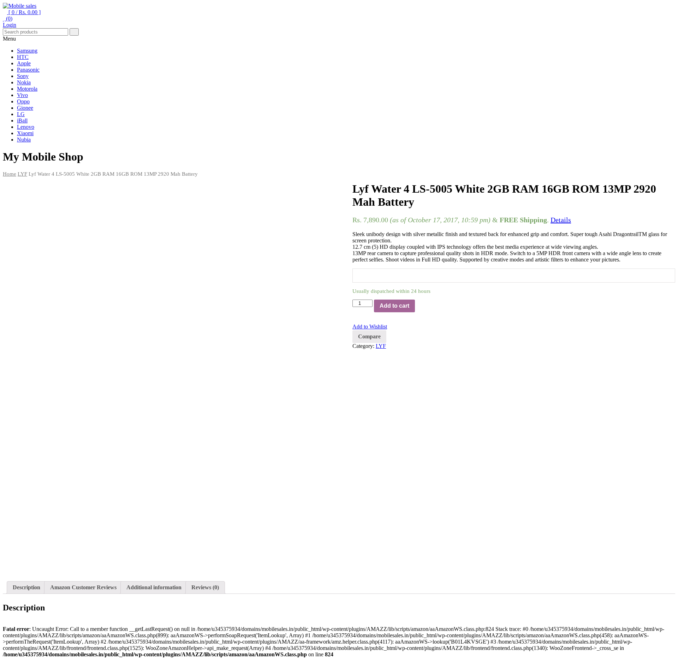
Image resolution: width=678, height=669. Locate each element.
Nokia (24, 82)
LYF (22, 174)
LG (21, 114)
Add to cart (394, 306)
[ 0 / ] (24, 12)
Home (9, 174)
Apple (24, 63)
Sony (23, 76)
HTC (23, 57)
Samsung (27, 51)
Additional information (154, 587)
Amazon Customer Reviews (83, 587)
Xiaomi (25, 133)
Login (9, 25)
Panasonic (28, 70)
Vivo (22, 95)
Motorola (27, 89)
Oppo (23, 101)
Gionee (25, 108)
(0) (8, 19)
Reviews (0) (205, 587)
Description (26, 587)
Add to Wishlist (369, 327)
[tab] (26, 587)
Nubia (24, 140)
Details (561, 220)
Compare (369, 336)
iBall (22, 120)
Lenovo (25, 127)
